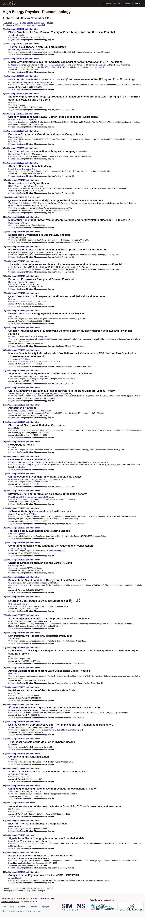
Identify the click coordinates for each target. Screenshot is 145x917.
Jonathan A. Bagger (17, 237)
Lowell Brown (14, 169)
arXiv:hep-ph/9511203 (14, 59)
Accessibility (16, 911)
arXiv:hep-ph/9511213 (15, 232)
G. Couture (13, 604)
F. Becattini (13, 65)
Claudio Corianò (15, 514)
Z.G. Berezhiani (15, 376)
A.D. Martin (38, 497)
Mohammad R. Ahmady (18, 223)
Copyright (45, 907)
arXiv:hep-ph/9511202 (14, 44)
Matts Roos (29, 186)
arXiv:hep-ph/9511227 (15, 474)
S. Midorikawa (45, 411)
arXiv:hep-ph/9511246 (15, 803)
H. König (23, 604)
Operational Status (33, 911)
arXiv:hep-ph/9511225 (15, 442)
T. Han (22, 120)
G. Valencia (31, 120)
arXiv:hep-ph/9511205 (14, 94)
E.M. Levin (49, 497)
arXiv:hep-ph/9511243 (15, 754)
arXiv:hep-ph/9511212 (15, 217)
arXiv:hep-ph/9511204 (14, 76)
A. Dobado (13, 774)
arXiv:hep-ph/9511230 (15, 528)
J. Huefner (13, 267)
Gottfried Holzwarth (17, 858)
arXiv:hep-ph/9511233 (15, 577)
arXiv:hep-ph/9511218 (15, 310)
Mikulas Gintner (15, 82)
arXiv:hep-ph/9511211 (15, 197)
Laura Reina (13, 841)
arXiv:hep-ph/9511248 (15, 835)
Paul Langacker (15, 137)
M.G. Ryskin (13, 497)
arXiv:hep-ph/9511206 (14, 114)
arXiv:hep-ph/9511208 (14, 148)
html (31, 29)
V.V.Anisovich (14, 203)
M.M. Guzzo (35, 791)
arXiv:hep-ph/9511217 (15, 293)
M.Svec (11, 102)
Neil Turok (12, 674)
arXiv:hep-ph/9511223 (15, 405)
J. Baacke (12, 548)
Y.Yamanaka (38, 50)
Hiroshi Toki (59, 393)
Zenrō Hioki (13, 428)
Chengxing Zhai (28, 169)
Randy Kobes (14, 154)
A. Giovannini (58, 65)
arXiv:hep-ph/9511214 (15, 246)
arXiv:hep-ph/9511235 (15, 615)
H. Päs (62, 479)
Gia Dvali (12, 656)
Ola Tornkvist (65, 710)
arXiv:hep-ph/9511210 (15, 180)
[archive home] (9, 4)
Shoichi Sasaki (14, 393)
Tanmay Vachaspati (26, 282)
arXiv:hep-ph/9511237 (15, 647)
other (36, 29)
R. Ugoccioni (14, 462)
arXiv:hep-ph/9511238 (15, 668)
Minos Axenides (15, 710)
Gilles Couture (46, 82)
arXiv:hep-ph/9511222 (15, 388)
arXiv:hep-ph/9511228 (15, 491)
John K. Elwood (15, 727)
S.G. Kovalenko (51, 479)
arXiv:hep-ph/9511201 (14, 29)
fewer (34, 25)
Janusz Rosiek (14, 878)
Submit (117, 4)
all (44, 25)
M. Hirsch (12, 479)
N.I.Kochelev (14, 809)
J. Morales (23, 774)
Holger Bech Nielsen (49, 710)
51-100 (27, 23)
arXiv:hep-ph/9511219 (15, 328)
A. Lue (32, 336)
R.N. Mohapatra (42, 376)
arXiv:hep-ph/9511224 (15, 422)
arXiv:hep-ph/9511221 (15, 370)
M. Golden (13, 120)
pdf (26, 29)
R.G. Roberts (26, 497)
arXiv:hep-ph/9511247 (15, 820)
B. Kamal (12, 299)
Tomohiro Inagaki (16, 35)
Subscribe (33, 907)
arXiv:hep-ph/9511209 (14, 163)
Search (108, 4)
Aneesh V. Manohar (49, 583)
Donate (127, 4)
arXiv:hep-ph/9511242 (15, 739)
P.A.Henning (13, 50)
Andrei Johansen (31, 710)
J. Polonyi (12, 759)
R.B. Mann (25, 359)
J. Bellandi (24, 791)
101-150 (33, 23)
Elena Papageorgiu (16, 534)
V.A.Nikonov (38, 203)
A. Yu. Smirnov (15, 693)
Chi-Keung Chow (16, 566)
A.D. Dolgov (28, 376)
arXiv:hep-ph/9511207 (14, 131)
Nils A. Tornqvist (15, 186)
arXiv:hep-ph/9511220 (15, 350)
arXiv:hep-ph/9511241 (15, 722)
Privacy (4, 911)
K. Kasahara (32, 411)
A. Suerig (22, 548)
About (3, 907)
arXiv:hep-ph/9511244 (15, 768)
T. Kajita (21, 411)
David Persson (14, 826)
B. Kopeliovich (14, 252)
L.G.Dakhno (26, 203)
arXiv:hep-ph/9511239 (15, 687)
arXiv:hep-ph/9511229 (15, 508)
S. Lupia (100, 65)
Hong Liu (12, 282)
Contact (21, 907)
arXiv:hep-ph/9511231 (15, 543)
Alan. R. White (30, 514)
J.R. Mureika (14, 359)
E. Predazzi (50, 252)
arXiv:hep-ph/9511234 (15, 597)
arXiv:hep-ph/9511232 (15, 560)
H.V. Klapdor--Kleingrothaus (30, 479)
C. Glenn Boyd (14, 583)
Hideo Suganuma (38, 393)
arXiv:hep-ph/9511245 (15, 786)
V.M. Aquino (13, 791)
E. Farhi (11, 336)
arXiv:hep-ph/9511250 (15, 872)
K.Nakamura (26, 50)
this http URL (40, 37)
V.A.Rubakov (14, 638)
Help (12, 907)
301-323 (50, 23)
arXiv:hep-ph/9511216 (15, 276)
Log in (137, 4)
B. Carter (12, 447)
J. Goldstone (22, 336)
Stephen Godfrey (31, 82)
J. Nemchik (39, 252)
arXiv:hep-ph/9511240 (15, 704)
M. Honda (12, 411)
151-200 (40, 23)
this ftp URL (55, 52)
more (40, 25)
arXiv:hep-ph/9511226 (15, 456)
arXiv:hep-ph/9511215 (15, 261)
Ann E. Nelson (14, 316)
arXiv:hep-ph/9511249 (15, 852)
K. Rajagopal (41, 336)
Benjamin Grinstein (31, 583)
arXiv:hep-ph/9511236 (15, 633)
